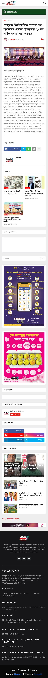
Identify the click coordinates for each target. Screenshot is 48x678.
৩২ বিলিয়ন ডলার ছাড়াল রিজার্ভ (12, 191)
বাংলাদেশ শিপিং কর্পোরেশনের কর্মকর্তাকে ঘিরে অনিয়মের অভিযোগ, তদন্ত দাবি (34, 193)
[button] (3, 3)
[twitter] (24, 558)
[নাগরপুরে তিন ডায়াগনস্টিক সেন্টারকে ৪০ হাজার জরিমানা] (10, 484)
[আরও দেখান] (39, 149)
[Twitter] (23, 149)
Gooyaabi (38, 674)
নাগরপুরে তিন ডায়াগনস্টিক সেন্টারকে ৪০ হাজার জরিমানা (31, 482)
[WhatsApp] (28, 149)
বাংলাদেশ (10, 21)
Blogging (17, 674)
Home (13, 670)
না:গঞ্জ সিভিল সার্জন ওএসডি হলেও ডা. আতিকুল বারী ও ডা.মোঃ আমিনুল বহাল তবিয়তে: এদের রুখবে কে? (31, 495)
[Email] (34, 149)
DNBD (18, 157)
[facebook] (19, 558)
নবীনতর (7, 258)
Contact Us (21, 670)
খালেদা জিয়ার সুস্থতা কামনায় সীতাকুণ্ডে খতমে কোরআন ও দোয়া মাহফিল (12, 220)
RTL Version (32, 670)
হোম (5, 21)
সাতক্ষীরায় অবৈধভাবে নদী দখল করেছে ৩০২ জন (31, 505)
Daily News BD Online (10, 519)
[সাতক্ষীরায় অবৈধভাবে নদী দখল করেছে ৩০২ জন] (10, 508)
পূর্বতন (41, 258)
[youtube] (29, 558)
